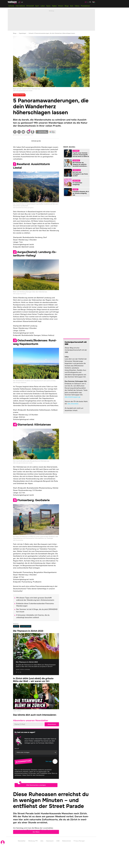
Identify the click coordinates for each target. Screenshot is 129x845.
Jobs (41, 841)
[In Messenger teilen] (19, 132)
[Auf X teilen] (18, 672)
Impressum (50, 841)
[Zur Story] (51, 812)
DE (86, 2)
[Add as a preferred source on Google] (42, 132)
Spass (48, 6)
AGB (57, 841)
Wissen (60, 6)
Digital (54, 6)
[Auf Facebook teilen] (15, 132)
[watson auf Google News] (52, 132)
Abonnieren (52, 724)
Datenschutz (66, 841)
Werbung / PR (33, 841)
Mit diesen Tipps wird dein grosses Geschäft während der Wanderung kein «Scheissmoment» (35, 599)
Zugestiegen (22, 33)
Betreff (17, 748)
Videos (77, 6)
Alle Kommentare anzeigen (36, 785)
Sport (37, 6)
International (20, 6)
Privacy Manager (79, 841)
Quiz (71, 6)
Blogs (67, 6)
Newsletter (21, 841)
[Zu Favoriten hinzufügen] (32, 132)
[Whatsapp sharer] (20, 672)
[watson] (12, 2)
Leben (43, 6)
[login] (3, 842)
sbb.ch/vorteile (72, 404)
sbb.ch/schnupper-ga (72, 397)
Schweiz (11, 6)
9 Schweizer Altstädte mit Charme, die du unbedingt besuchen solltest (32, 616)
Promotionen (85, 6)
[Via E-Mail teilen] (23, 132)
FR (90, 2)
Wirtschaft (30, 6)
